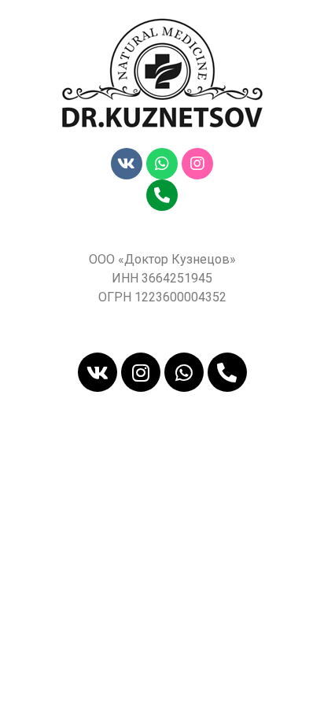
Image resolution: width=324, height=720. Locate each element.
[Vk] (126, 163)
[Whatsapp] (162, 163)
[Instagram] (197, 163)
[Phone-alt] (162, 195)
